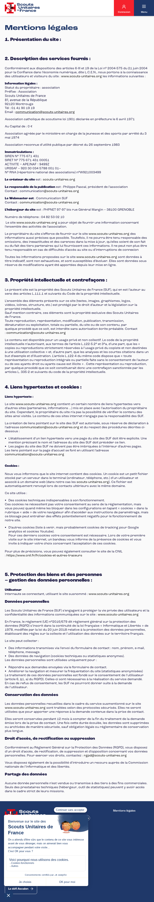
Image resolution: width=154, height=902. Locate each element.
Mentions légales (124, 810)
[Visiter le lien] (22, 8)
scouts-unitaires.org (58, 179)
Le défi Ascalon (18, 889)
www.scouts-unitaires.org (81, 76)
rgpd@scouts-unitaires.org (105, 755)
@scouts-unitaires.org (61, 191)
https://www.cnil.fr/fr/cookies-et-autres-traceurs (44, 555)
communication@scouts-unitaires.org (45, 112)
